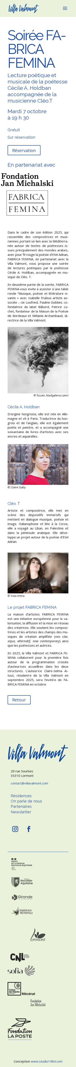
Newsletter (21, 812)
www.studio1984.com (46, 1061)
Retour (19, 700)
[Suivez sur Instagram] (15, 829)
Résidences (21, 796)
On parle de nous (26, 801)
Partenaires (21, 806)
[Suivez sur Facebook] (29, 829)
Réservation (24, 150)
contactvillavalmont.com (29, 783)
